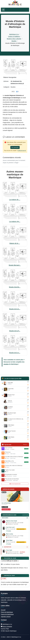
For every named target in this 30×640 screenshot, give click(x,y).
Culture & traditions (14, 36)
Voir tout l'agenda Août (15, 483)
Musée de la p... (14, 352)
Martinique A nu (14, 34)
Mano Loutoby (9, 534)
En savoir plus (5, 509)
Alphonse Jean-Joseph (11, 520)
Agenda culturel (6, 616)
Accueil (3, 610)
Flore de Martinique (7, 612)
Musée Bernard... (15, 265)
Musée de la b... (14, 309)
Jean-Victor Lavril (10, 527)
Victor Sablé (9, 550)
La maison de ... (14, 199)
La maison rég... (14, 221)
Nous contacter (7, 626)
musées (6, 364)
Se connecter (15, 147)
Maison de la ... (14, 243)
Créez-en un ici (22, 150)
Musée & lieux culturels (14, 39)
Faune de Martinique (7, 614)
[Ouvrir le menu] (3, 9)
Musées (14, 41)
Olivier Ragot (9, 540)
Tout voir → (25, 444)
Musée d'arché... (14, 287)
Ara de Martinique (6, 503)
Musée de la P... (14, 331)
